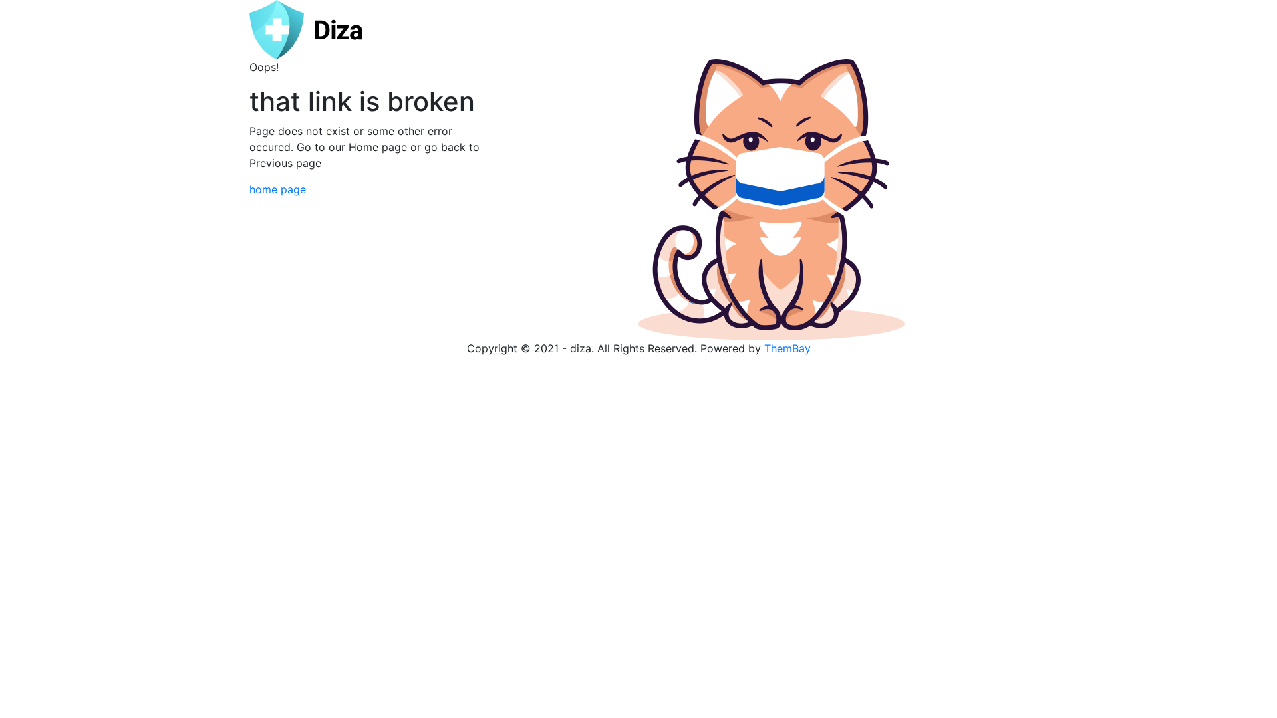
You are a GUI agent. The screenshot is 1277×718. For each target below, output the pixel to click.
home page (277, 189)
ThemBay (787, 348)
